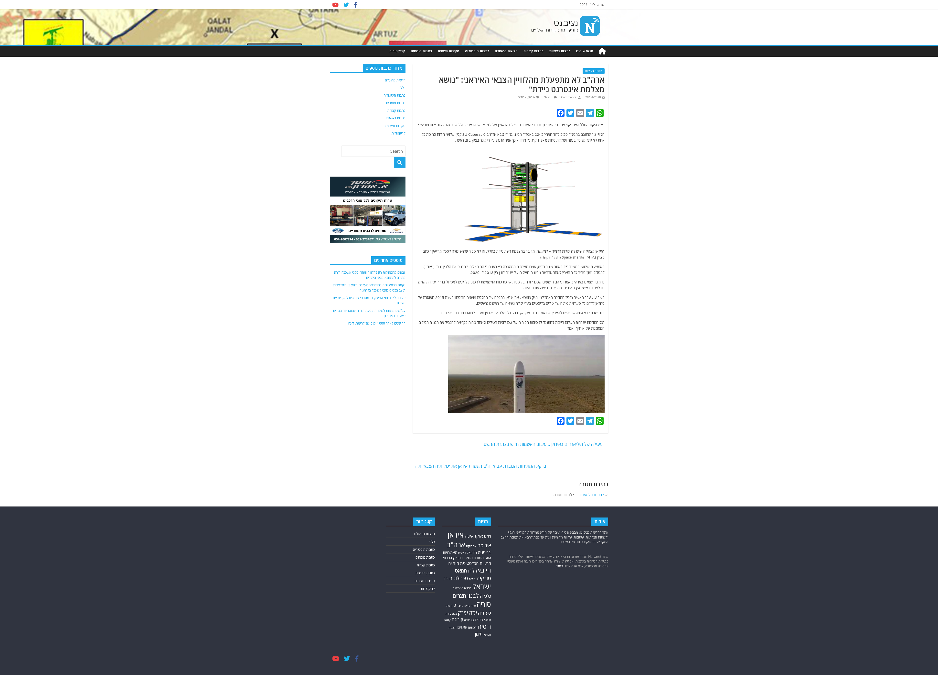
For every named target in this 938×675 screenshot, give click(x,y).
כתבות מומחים (421, 51)
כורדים (467, 588)
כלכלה (485, 596)
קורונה (457, 619)
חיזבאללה (479, 570)
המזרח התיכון (474, 557)
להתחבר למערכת (591, 494)
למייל (559, 566)
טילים (472, 579)
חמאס (461, 570)
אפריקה (471, 546)
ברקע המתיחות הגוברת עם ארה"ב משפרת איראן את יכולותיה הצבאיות (479, 466)
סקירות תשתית (448, 51)
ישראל (481, 586)
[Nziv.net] (602, 51)
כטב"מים (458, 588)
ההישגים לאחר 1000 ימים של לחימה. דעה (376, 323)
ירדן (445, 578)
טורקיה (484, 578)
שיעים (462, 627)
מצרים (459, 595)
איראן (531, 97)
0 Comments (567, 97)
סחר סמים (470, 606)
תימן (478, 634)
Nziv (547, 97)
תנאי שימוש (584, 51)
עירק (463, 612)
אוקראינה (474, 535)
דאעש (462, 552)
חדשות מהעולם (506, 51)
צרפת (479, 619)
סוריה (484, 604)
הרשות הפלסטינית (475, 563)
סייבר (460, 606)
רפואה (472, 627)
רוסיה (484, 626)
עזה (473, 612)
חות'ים (453, 563)
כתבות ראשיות (559, 51)
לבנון (473, 595)
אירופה (484, 545)
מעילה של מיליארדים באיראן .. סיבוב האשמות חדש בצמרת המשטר (544, 444)
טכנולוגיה (458, 578)
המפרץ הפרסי (453, 557)
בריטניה (484, 552)
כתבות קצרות (533, 51)
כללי (402, 87)
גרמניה (472, 552)
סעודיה (484, 613)
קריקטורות (397, 51)
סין (453, 605)
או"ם (487, 536)
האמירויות (450, 552)
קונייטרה (469, 620)
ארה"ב (522, 97)
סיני (448, 606)
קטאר (447, 620)
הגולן (488, 558)
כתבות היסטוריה (477, 51)
